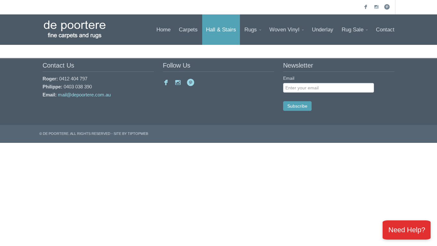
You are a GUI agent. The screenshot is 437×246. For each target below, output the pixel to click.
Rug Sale (352, 29)
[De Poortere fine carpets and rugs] (75, 30)
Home (163, 29)
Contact (385, 29)
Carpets (188, 29)
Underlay (322, 29)
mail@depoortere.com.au (84, 94)
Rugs (250, 29)
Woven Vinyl (284, 29)
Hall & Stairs (221, 29)
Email (288, 78)
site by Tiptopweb (131, 133)
